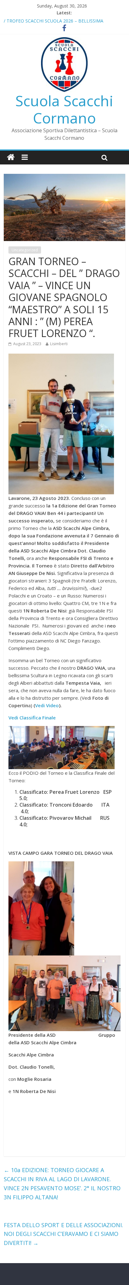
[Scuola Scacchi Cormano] (11, 157)
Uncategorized (25, 250)
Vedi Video (47, 705)
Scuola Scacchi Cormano (64, 109)
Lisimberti (59, 343)
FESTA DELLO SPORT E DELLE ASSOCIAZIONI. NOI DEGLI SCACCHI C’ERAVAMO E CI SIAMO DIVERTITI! (63, 1234)
